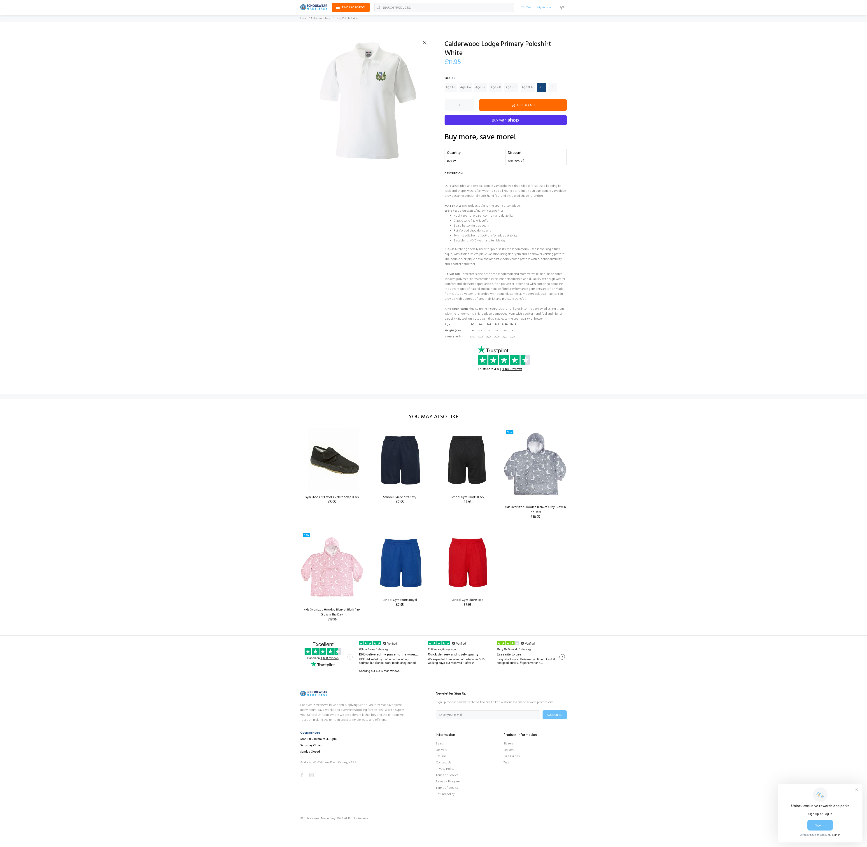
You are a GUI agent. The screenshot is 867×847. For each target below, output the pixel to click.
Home (303, 18)
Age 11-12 (528, 87)
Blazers (508, 743)
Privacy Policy (445, 769)
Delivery (441, 750)
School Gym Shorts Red (467, 600)
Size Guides (511, 756)
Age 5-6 (480, 87)
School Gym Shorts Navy (399, 497)
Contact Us (443, 762)
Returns (441, 756)
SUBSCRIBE (554, 715)
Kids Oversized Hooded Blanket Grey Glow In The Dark (535, 510)
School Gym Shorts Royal (400, 600)
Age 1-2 (451, 87)
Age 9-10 (511, 87)
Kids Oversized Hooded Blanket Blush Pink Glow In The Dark (332, 612)
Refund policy (445, 794)
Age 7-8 (495, 87)
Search (440, 743)
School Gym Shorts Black (467, 497)
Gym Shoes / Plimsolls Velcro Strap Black (332, 497)
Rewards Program (448, 781)
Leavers (508, 750)
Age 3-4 (465, 87)
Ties (506, 762)
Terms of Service (447, 775)
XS (541, 87)
